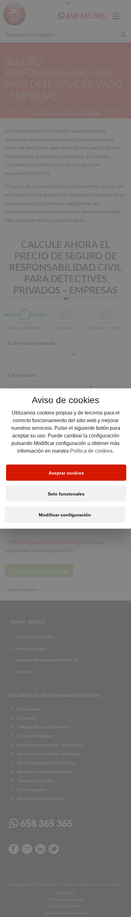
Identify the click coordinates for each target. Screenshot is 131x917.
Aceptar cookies (66, 472)
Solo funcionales (66, 493)
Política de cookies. (92, 451)
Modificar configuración (65, 514)
